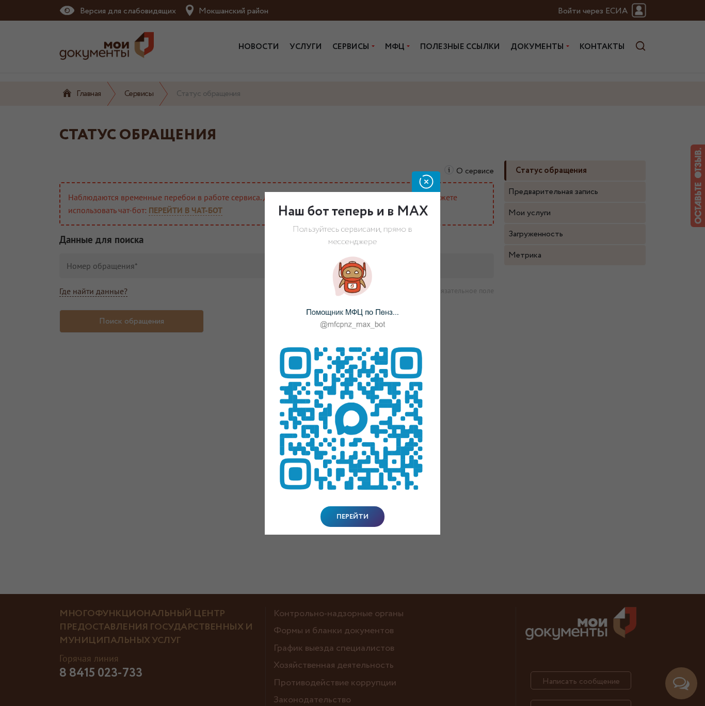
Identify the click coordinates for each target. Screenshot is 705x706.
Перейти (352, 516)
